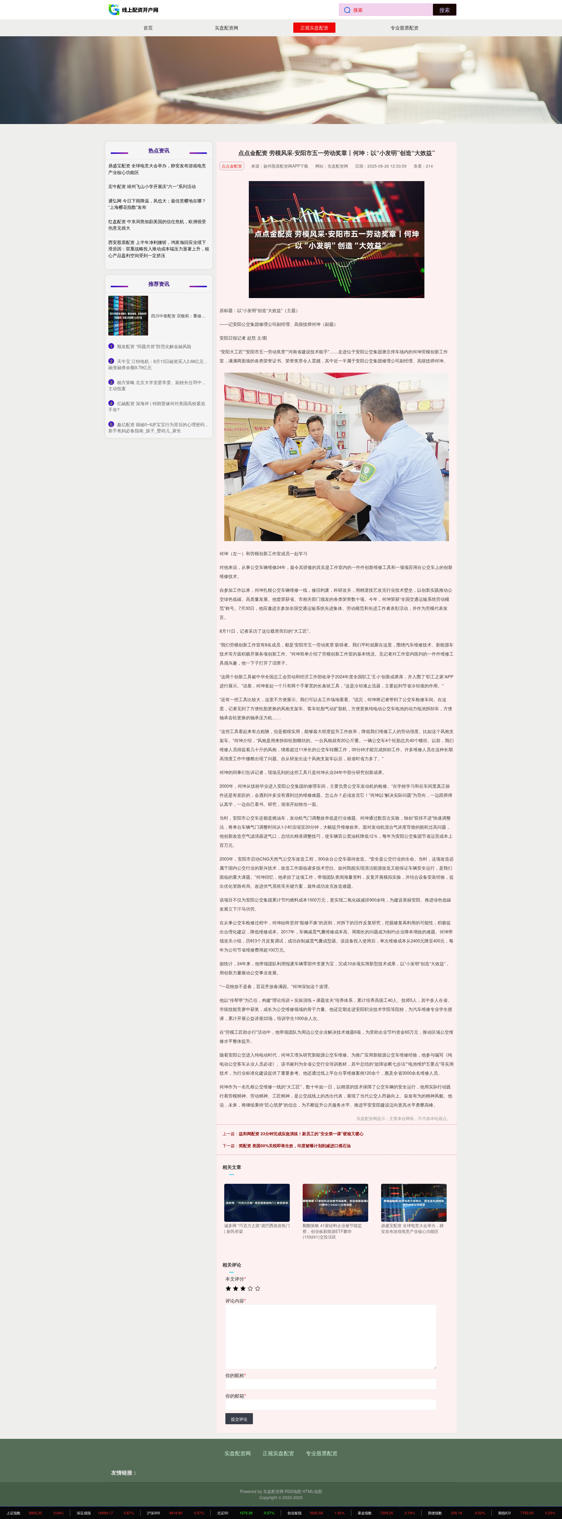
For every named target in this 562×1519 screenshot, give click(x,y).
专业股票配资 (404, 27)
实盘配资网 (226, 27)
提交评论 (239, 1419)
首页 (148, 27)
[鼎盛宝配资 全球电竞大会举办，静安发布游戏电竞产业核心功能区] (414, 1202)
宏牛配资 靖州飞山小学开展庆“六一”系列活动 (152, 186)
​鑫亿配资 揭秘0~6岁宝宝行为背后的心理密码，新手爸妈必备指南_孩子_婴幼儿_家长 (158, 427)
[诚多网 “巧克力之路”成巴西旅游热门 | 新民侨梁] (257, 1202)
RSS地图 (293, 1491)
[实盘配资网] (134, 9)
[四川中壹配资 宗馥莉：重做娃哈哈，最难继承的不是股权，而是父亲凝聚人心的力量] (128, 316)
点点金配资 (232, 166)
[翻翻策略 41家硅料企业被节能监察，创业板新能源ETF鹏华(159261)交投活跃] (335, 1202)
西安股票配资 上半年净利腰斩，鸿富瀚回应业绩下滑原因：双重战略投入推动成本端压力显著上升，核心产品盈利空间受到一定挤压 (158, 248)
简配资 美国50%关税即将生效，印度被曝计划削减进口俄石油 (295, 1145)
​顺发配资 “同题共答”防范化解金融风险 (154, 346)
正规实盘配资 (314, 27)
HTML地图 (312, 1491)
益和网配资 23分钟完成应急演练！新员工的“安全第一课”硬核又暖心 (301, 1133)
